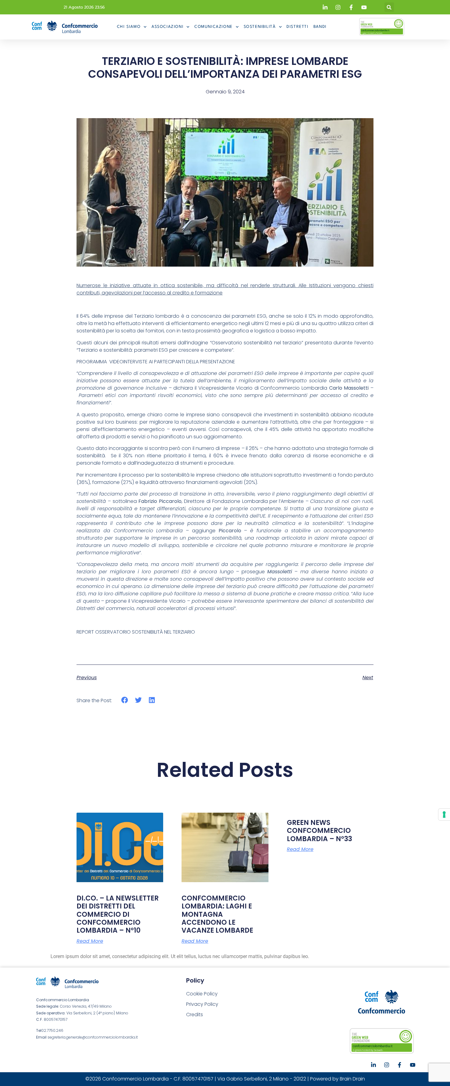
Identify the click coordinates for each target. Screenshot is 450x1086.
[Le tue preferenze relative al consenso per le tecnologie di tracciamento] (444, 814)
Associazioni (167, 27)
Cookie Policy (202, 993)
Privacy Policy (202, 1004)
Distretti (297, 27)
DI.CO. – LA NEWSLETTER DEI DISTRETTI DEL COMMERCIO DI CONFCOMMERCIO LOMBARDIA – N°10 (118, 914)
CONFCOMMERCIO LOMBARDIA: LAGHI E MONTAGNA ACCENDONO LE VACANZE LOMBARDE (217, 914)
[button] (389, 7)
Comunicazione (213, 27)
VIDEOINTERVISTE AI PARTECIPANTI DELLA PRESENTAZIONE (172, 361)
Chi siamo (129, 27)
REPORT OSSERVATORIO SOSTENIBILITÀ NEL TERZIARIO (136, 631)
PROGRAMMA (92, 361)
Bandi (320, 27)
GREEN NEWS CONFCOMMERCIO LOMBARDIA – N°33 (319, 831)
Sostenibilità (260, 27)
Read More (90, 941)
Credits (194, 1014)
